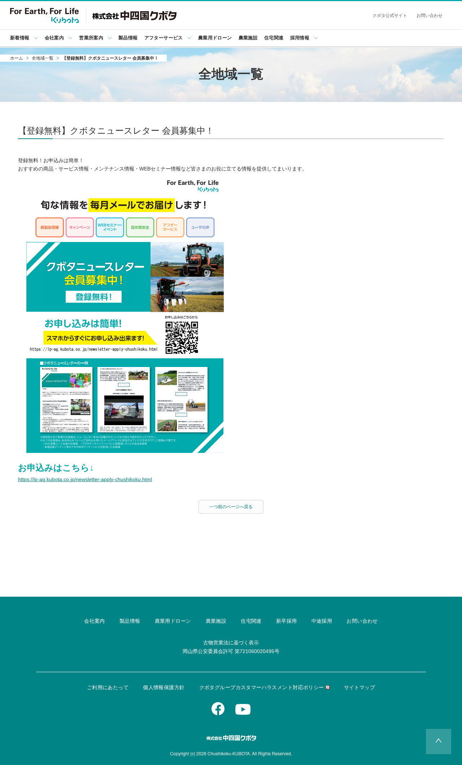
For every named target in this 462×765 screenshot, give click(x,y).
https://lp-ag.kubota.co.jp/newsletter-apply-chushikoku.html (85, 479)
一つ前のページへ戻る (231, 506)
